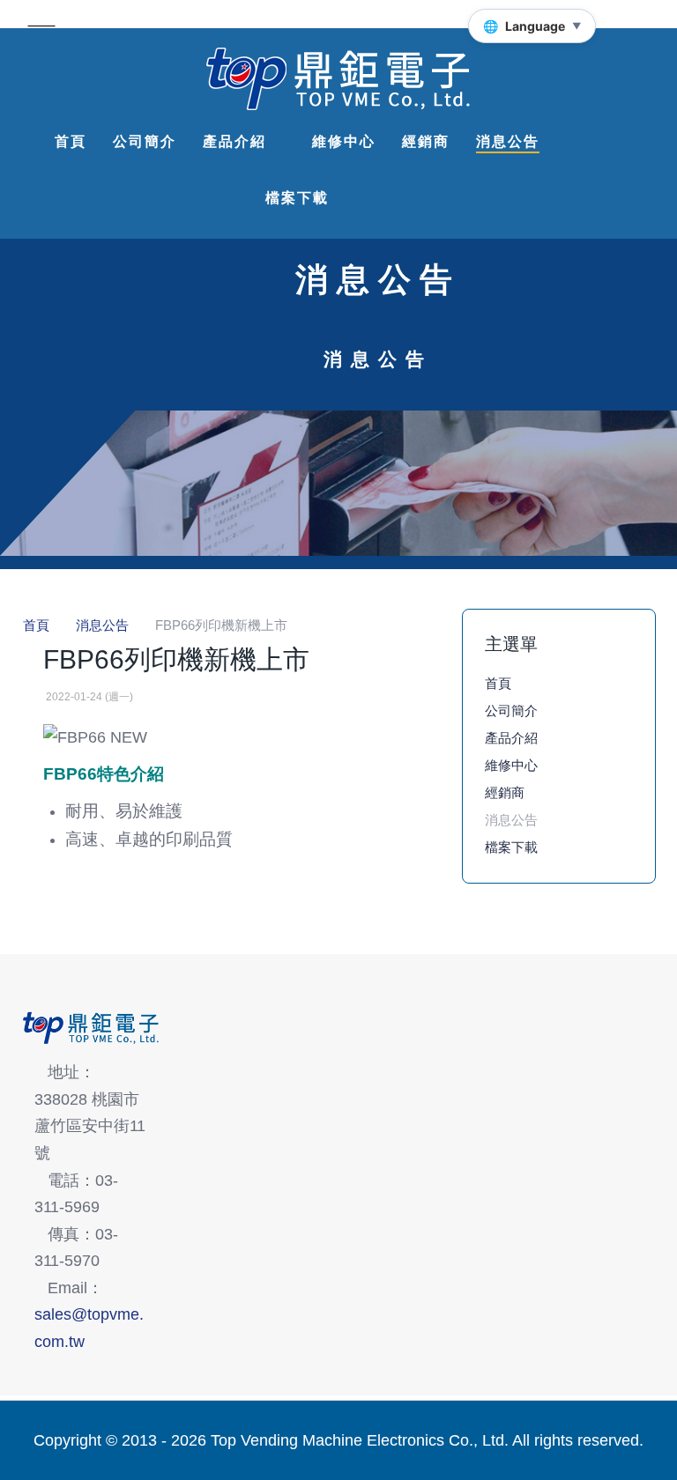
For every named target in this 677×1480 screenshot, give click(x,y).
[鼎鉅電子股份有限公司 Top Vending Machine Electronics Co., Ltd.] (338, 79)
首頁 (498, 683)
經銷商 (504, 792)
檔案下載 (511, 847)
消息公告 (511, 819)
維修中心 (511, 765)
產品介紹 (511, 737)
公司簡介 (511, 710)
